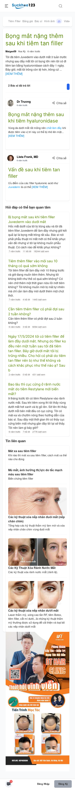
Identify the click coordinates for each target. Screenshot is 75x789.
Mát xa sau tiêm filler (22, 451)
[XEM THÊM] (13, 74)
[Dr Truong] (10, 103)
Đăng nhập (43, 784)
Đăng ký (63, 784)
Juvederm (14, 187)
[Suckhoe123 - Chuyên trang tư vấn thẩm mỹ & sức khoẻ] (23, 5)
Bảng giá (27, 21)
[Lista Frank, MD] (10, 158)
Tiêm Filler (14, 21)
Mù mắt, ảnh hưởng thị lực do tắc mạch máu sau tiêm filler (35, 472)
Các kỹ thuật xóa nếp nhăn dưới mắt (33, 610)
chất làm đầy (54, 128)
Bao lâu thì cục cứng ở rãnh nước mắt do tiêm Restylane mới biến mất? (34, 389)
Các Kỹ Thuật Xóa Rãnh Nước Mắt (32, 568)
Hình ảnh (52, 21)
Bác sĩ (38, 21)
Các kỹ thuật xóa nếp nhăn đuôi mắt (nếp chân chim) (36, 519)
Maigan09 (10, 51)
